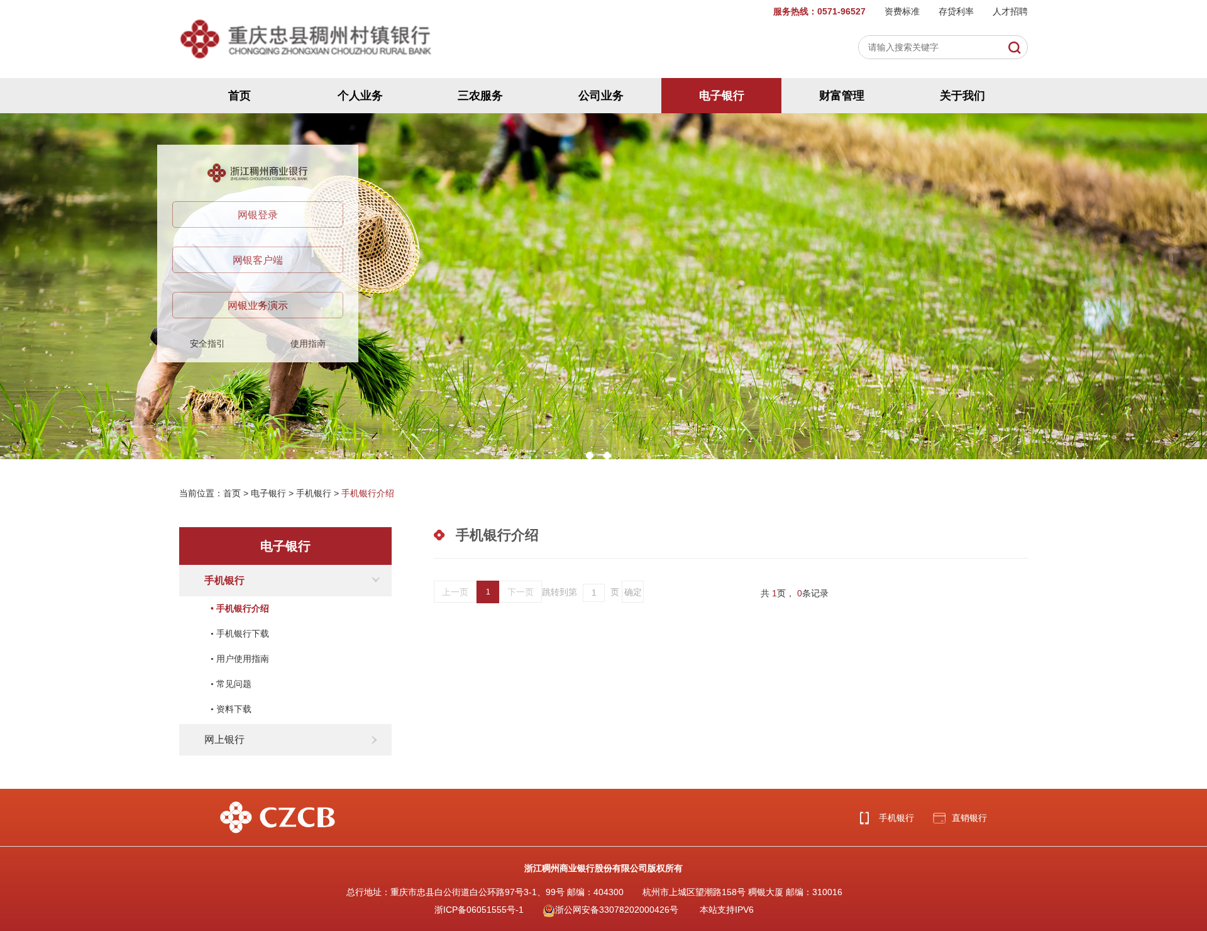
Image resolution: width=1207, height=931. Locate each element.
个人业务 (360, 95)
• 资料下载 (231, 709)
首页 (239, 95)
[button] (590, 456)
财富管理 (841, 95)
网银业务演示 (258, 305)
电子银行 (721, 95)
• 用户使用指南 (240, 659)
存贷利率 (956, 11)
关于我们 (962, 95)
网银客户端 (258, 260)
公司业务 (601, 95)
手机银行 (313, 493)
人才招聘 (1010, 11)
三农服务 (480, 95)
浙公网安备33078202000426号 (616, 910)
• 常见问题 (231, 684)
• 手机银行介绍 (240, 608)
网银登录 (258, 214)
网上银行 (224, 739)
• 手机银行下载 (240, 633)
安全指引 (207, 343)
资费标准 (902, 11)
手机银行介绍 (367, 493)
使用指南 (308, 343)
